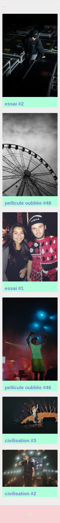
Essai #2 (14, 103)
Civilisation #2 (20, 493)
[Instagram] (30, 514)
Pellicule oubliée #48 (28, 203)
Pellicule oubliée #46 (28, 387)
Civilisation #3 (20, 440)
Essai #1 (14, 288)
